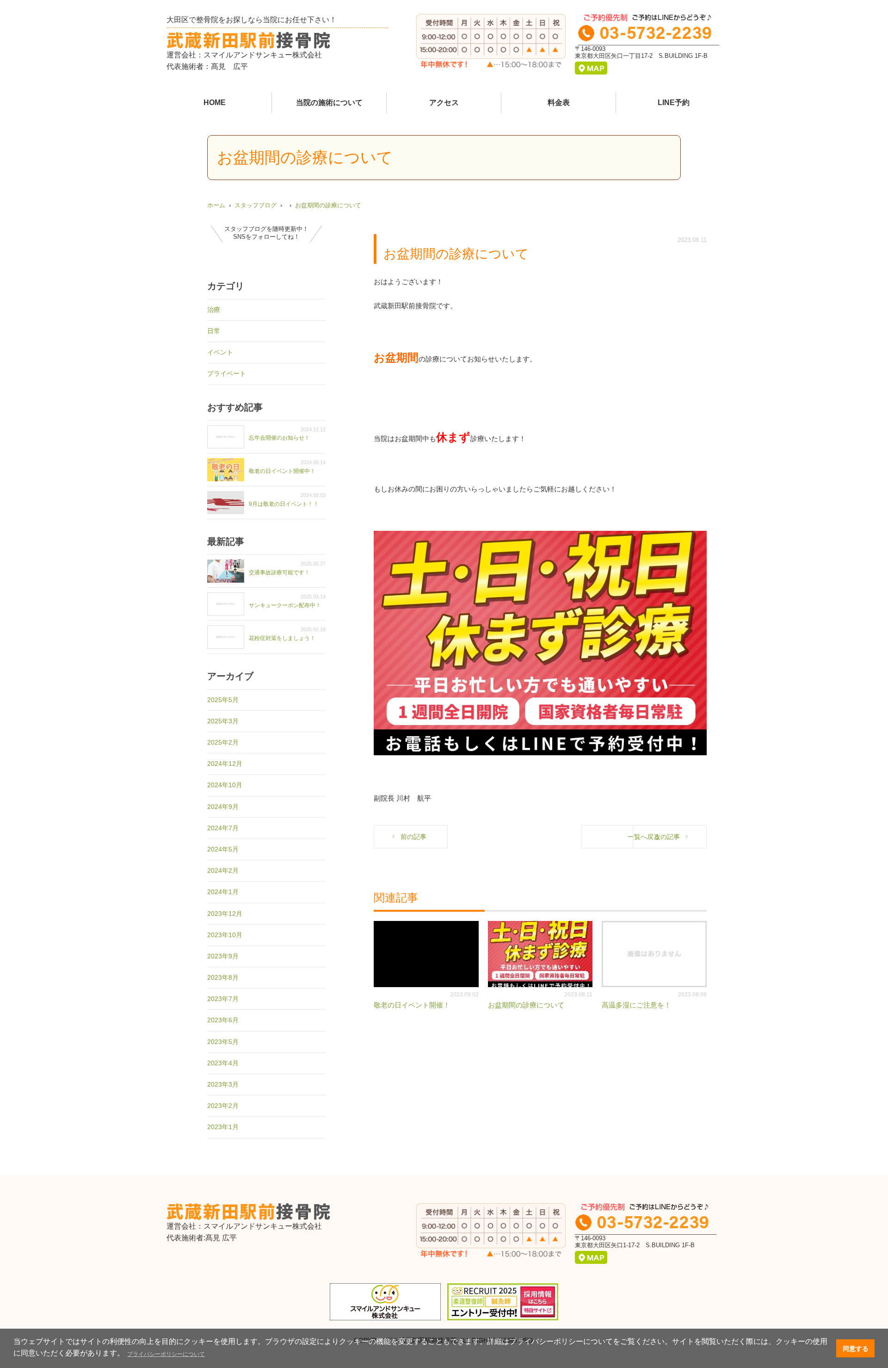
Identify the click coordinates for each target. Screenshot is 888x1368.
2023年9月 (223, 956)
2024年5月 (223, 849)
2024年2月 (223, 870)
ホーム (216, 205)
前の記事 (413, 836)
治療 (213, 309)
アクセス (444, 102)
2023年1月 (223, 1127)
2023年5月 (223, 1041)
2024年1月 (223, 891)
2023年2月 (223, 1105)
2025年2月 (223, 742)
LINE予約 (674, 102)
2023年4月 (223, 1063)
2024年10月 (224, 785)
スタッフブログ (255, 205)
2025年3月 (223, 721)
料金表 (559, 102)
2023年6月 (223, 1020)
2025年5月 (223, 699)
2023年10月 (224, 935)
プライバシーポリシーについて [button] (166, 1354)
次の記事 (667, 836)
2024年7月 (223, 828)
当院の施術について (329, 102)
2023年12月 (224, 913)
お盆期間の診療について (328, 205)
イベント (220, 352)
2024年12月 (224, 763)
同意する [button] (856, 1348)
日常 (213, 331)
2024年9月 (223, 806)
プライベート (226, 373)
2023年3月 (223, 1084)
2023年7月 (223, 998)
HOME (215, 102)
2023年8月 (223, 977)
